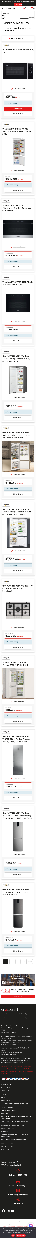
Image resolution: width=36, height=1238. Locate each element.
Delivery (4, 1113)
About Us (5, 1090)
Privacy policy (21, 1235)
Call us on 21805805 (18, 1175)
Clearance (5, 1100)
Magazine (5, 1149)
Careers (4, 1131)
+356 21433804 (11, 1044)
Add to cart (18, 108)
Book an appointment (18, 1194)
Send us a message (18, 1186)
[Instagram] (8, 1211)
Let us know (18, 996)
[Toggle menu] (2, 8)
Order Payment (7, 1084)
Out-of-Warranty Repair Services (14, 1103)
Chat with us (18, 1203)
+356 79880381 (11, 1032)
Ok (13, 1235)
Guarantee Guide (8, 1128)
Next (30, 961)
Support (19, 4)
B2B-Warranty (7, 1143)
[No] (34, 1229)
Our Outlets (6, 1087)
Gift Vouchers (7, 1146)
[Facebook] (4, 1211)
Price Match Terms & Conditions (13, 1139)
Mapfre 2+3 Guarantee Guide (12, 1125)
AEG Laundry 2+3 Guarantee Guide (14, 1121)
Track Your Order (8, 1110)
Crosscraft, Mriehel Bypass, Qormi (10, 1226)
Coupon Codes (7, 1107)
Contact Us (5, 1094)
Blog (3, 1097)
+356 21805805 (11, 1022)
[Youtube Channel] (13, 1211)
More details (18, 113)
